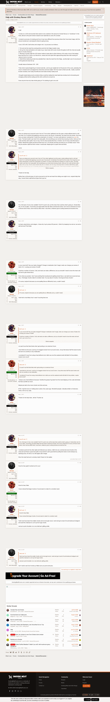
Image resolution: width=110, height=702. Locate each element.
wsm (75, 137)
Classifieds (64, 688)
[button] (32, 2)
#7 (80, 286)
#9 (80, 360)
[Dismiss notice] (103, 9)
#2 (80, 130)
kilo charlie (75, 626)
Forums (36, 2)
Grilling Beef (26, 626)
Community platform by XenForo (53, 694)
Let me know (83, 9)
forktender (13, 621)
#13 (80, 482)
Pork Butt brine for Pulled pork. (18, 614)
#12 (80, 462)
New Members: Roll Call (11, 5)
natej (8, 19)
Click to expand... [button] (50, 168)
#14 (80, 506)
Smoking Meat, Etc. (68, 5)
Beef (88, 45)
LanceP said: (22, 155)
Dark (98, 694)
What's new (28, 2)
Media (50, 2)
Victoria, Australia (13, 42)
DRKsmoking (75, 621)
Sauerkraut (90, 56)
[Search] (102, 2)
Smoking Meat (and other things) (69, 685)
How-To (82, 5)
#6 (80, 262)
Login (84, 679)
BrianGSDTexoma (74, 636)
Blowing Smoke (21, 5)
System (86, 694)
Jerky (54, 5)
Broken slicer (90, 25)
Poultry (25, 636)
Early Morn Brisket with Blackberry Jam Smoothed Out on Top (27, 624)
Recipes (60, 5)
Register (85, 682)
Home (40, 679)
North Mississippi (13, 146)
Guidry (12, 631)
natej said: (21, 364)
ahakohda (12, 636)
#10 (80, 394)
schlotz (76, 616)
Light (92, 694)
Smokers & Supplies (38, 5)
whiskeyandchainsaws (15, 641)
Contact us (41, 685)
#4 (80, 201)
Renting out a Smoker (16, 639)
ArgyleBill (12, 626)
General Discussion (29, 611)
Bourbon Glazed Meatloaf (94, 42)
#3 (80, 151)
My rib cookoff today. (16, 619)
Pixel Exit (74, 694)
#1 (80, 27)
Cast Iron (76, 5)
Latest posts (88, 22)
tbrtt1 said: (21, 290)
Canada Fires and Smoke (17, 610)
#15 (80, 549)
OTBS (88, 48)
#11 (80, 435)
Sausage (29, 5)
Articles (43, 2)
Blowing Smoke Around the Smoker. (30, 631)
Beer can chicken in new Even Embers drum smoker (29, 634)
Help (11, 629)
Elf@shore (12, 616)
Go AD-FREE (86, 685)
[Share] (79, 27)
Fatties (26, 648)
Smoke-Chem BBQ (73, 611)
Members (58, 2)
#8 (80, 325)
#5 (80, 221)
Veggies (89, 60)
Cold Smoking (48, 5)
